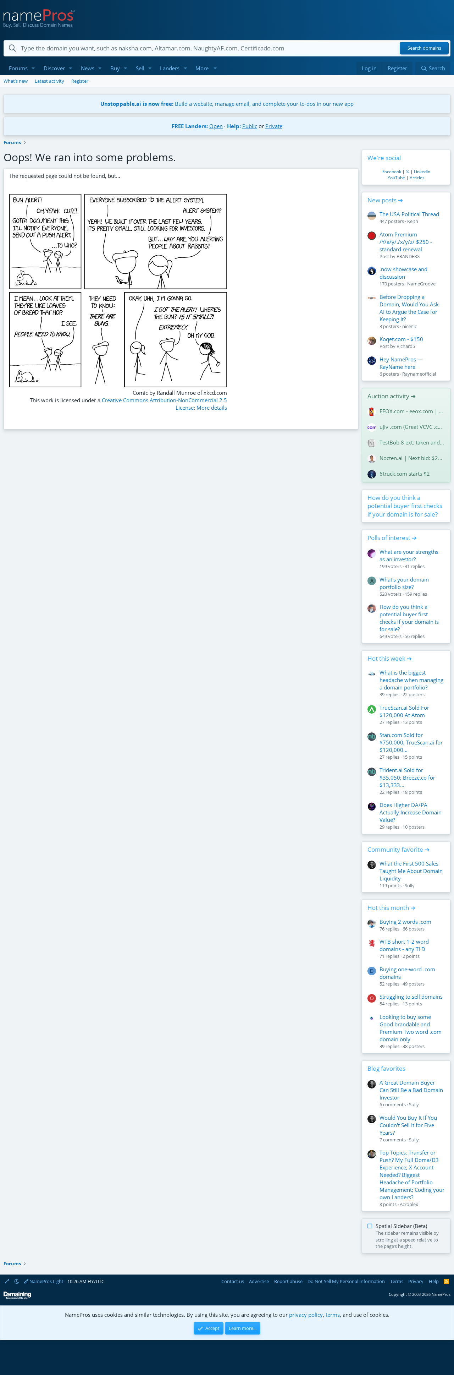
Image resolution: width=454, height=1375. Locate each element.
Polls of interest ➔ (392, 538)
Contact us (232, 1281)
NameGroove (421, 283)
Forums (18, 68)
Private (273, 126)
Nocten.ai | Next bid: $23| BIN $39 (412, 458)
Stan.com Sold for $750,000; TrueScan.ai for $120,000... (411, 742)
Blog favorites (386, 1068)
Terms (396, 1281)
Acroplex (409, 1204)
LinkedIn (422, 172)
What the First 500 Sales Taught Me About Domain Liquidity (411, 871)
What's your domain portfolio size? (404, 583)
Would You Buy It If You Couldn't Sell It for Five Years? (408, 1125)
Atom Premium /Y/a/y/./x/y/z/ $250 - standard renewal (406, 242)
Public (249, 126)
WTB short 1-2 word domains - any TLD (404, 945)
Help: (234, 126)
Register (79, 81)
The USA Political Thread (409, 214)
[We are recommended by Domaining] (17, 1297)
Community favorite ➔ (398, 849)
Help (434, 1281)
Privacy (415, 1281)
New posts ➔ (385, 200)
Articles (417, 178)
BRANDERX (408, 256)
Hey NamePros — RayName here (401, 363)
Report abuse (288, 1281)
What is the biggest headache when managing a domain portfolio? (411, 680)
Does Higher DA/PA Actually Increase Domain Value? (411, 812)
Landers (169, 68)
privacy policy (306, 1314)
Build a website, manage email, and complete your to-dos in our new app (227, 103)
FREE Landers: (190, 126)
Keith (412, 221)
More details (211, 407)
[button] (33, 68)
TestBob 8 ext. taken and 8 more (412, 442)
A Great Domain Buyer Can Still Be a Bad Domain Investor (411, 1090)
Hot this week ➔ (389, 658)
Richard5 (406, 346)
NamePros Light (45, 1281)
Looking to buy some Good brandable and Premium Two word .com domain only (411, 1028)
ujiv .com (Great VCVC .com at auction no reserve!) (412, 426)
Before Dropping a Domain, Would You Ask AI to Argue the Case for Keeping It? (409, 308)
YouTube (396, 178)
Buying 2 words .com (405, 921)
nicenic (409, 326)
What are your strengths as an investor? (409, 555)
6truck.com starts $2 (405, 473)
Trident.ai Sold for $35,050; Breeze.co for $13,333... (407, 777)
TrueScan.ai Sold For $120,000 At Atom (404, 711)
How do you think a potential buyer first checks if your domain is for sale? (404, 506)
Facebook (391, 172)
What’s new (16, 81)
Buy (115, 68)
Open (216, 126)
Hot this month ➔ (391, 908)
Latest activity (49, 81)
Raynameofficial (419, 374)
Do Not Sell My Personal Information (346, 1281)
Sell (140, 68)
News (87, 68)
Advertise (259, 1281)
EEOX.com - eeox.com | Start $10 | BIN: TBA (412, 411)
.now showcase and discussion (403, 273)
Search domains (424, 48)
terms (333, 1314)
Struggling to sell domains (411, 996)
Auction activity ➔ (391, 396)
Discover (54, 68)
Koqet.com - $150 (401, 339)
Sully (410, 885)
